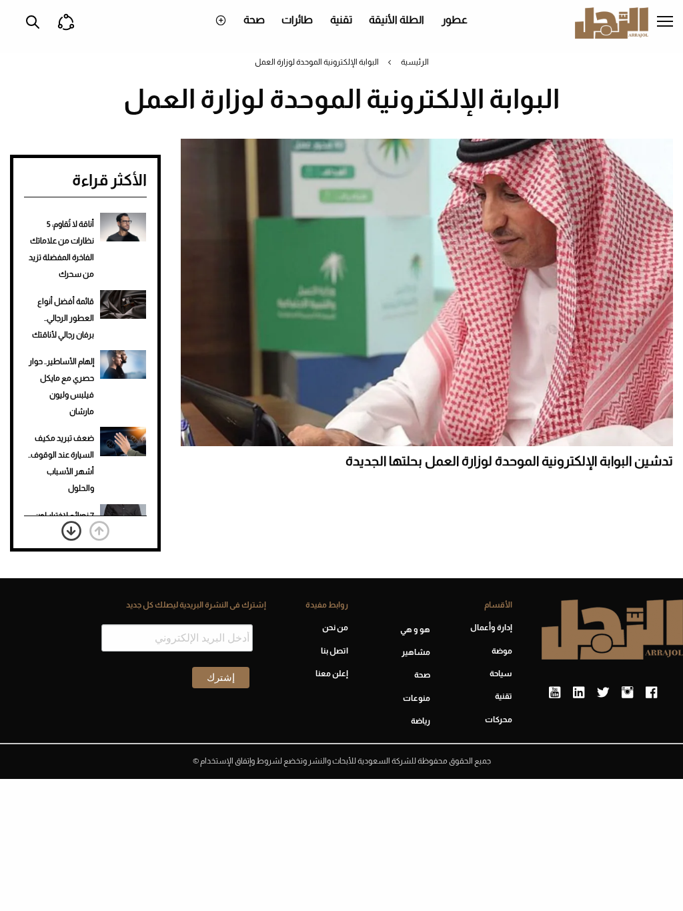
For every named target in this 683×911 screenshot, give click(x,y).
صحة (254, 19)
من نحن (335, 627)
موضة (502, 651)
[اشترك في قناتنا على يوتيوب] (554, 693)
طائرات (297, 19)
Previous (99, 531)
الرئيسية (415, 62)
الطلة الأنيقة (396, 19)
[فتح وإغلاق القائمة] (665, 22)
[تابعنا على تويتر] (603, 693)
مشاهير (416, 652)
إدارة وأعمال (491, 627)
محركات (498, 719)
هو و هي (415, 629)
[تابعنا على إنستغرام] (627, 693)
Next (71, 531)
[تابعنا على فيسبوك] (651, 693)
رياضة (420, 721)
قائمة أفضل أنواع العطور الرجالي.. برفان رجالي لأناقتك (63, 318)
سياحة (501, 673)
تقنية (341, 19)
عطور (455, 19)
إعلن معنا (331, 673)
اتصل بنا (334, 651)
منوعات (416, 698)
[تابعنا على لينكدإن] (578, 693)
